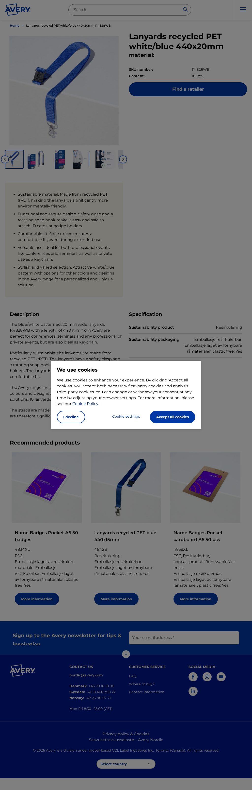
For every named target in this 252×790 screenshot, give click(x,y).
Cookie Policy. (85, 403)
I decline (71, 417)
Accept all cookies (172, 417)
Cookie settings (126, 416)
